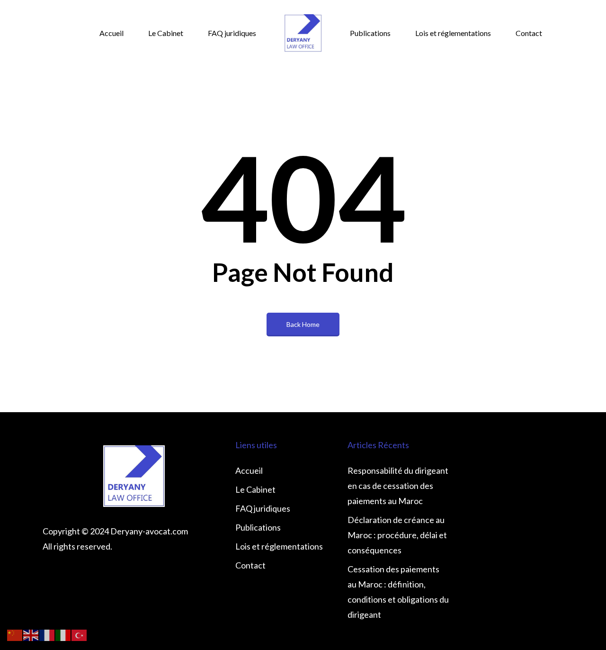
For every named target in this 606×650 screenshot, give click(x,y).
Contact (250, 565)
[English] (31, 634)
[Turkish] (79, 634)
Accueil (249, 470)
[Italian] (63, 634)
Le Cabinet (255, 489)
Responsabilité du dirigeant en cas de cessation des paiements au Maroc (398, 485)
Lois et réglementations (279, 546)
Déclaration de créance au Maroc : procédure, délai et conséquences (397, 535)
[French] (47, 634)
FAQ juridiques (262, 508)
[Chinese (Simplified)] (15, 634)
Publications (258, 527)
